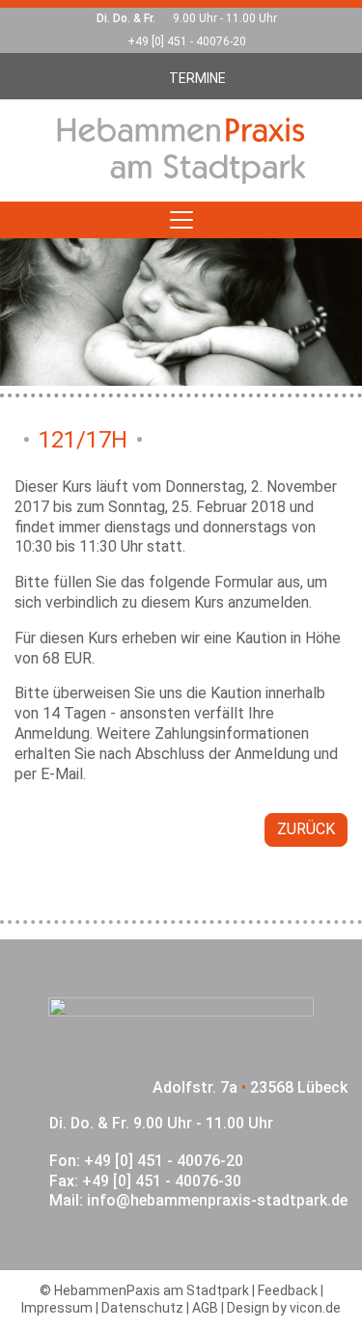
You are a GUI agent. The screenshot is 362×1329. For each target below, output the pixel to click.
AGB (205, 1307)
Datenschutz (142, 1307)
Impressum (57, 1307)
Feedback (288, 1290)
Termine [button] (197, 78)
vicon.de (315, 1307)
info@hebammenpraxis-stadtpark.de (217, 1200)
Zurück (306, 829)
